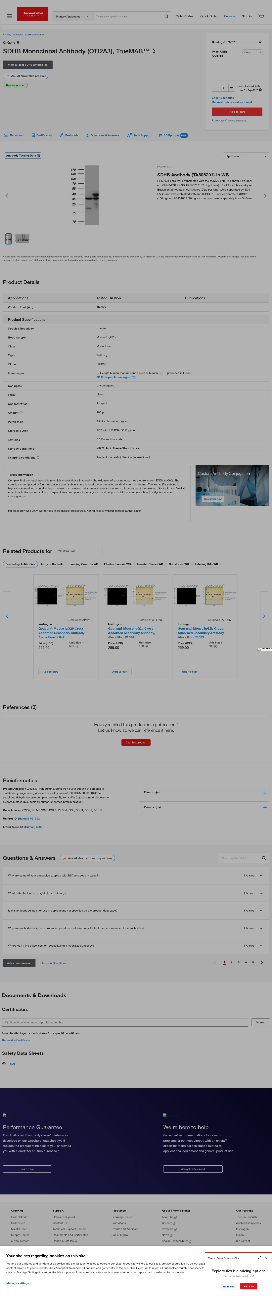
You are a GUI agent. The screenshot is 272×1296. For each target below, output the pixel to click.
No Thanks (229, 1286)
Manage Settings (17, 1283)
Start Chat (249, 1286)
